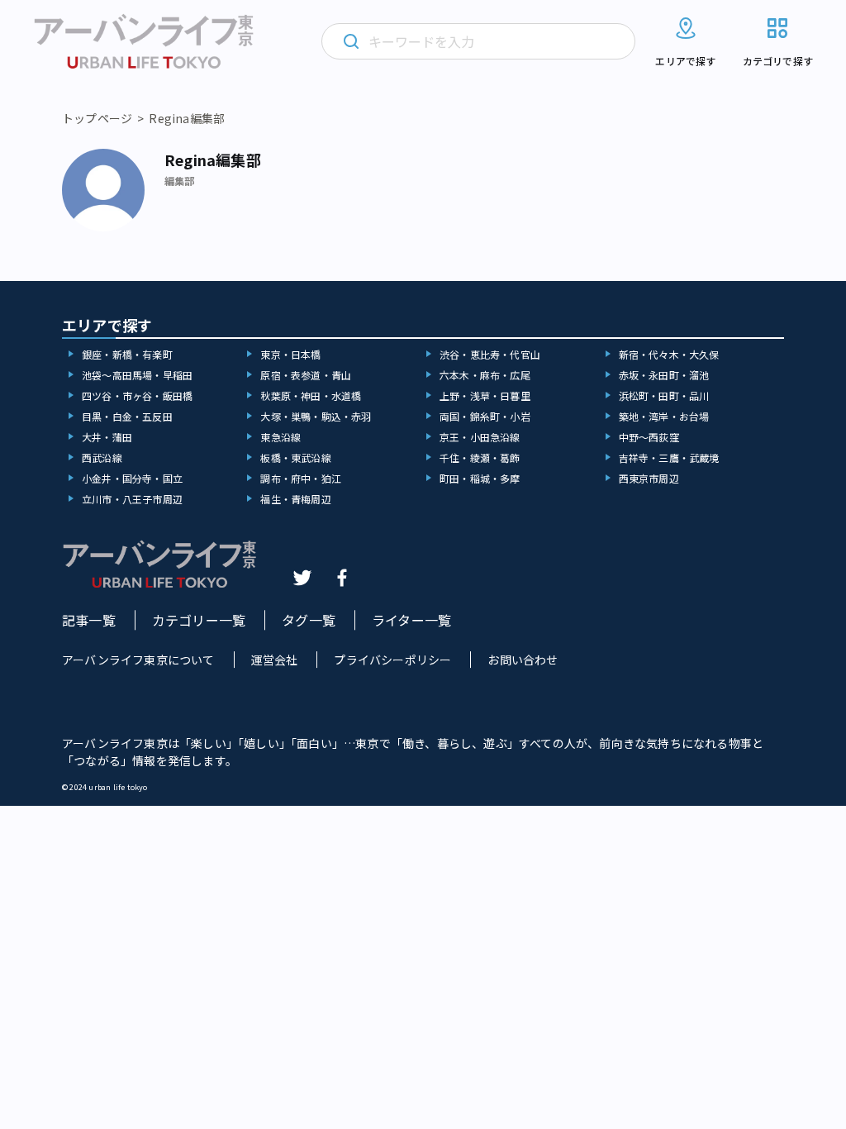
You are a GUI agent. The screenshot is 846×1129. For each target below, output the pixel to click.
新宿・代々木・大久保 (669, 354)
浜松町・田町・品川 (664, 395)
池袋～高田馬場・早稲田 (137, 375)
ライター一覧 (411, 620)
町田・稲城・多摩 (480, 478)
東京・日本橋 (290, 354)
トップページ (97, 118)
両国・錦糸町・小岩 (485, 416)
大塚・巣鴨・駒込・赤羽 (315, 416)
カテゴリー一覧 (198, 620)
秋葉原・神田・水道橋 (310, 395)
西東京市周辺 (649, 478)
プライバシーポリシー (392, 659)
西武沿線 (102, 457)
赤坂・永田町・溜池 (664, 375)
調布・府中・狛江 (300, 478)
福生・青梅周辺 (295, 499)
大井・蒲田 (107, 437)
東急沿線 (280, 437)
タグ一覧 (308, 620)
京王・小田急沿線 (480, 437)
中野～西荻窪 (649, 437)
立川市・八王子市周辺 (132, 499)
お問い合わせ (522, 659)
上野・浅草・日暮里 (485, 395)
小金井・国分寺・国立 (132, 478)
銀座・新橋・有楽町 (127, 354)
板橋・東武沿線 (295, 457)
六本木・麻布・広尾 (485, 375)
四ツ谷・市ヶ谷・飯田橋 (137, 395)
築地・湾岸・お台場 (664, 416)
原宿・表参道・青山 (305, 375)
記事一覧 (89, 620)
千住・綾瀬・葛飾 (480, 457)
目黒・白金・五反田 (127, 416)
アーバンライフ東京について (138, 659)
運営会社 (274, 659)
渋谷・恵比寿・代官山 (490, 354)
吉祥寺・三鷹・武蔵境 (669, 457)
